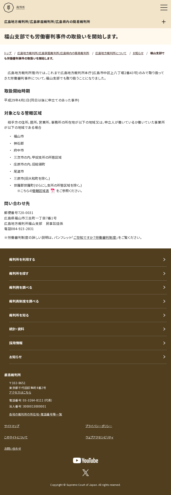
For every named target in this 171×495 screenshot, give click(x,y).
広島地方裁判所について (111, 53)
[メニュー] (164, 7)
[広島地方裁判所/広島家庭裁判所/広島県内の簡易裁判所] (164, 22)
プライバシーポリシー (99, 426)
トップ (8, 53)
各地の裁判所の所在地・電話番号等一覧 (35, 414)
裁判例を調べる (20, 287)
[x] (85, 472)
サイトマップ (11, 426)
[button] (162, 242)
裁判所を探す (19, 273)
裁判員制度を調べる (24, 301)
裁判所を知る (19, 315)
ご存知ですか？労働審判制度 (94, 237)
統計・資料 (16, 328)
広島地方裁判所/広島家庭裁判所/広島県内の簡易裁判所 (53, 53)
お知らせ (138, 53)
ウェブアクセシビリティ (99, 437)
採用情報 (16, 342)
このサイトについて (16, 437)
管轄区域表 (40, 190)
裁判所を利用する (22, 259)
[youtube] (85, 460)
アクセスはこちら (20, 392)
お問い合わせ (12, 448)
